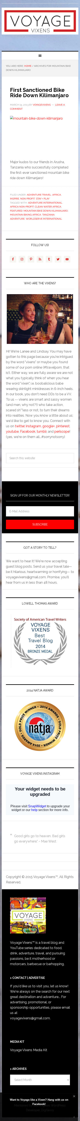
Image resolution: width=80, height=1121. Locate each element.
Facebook (27, 431)
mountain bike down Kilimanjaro (46, 210)
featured (16, 210)
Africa (56, 194)
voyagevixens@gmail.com (30, 1018)
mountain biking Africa (25, 214)
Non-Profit (27, 198)
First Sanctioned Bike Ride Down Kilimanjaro (39, 92)
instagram (33, 426)
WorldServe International (44, 218)
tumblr (41, 431)
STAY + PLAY (42, 198)
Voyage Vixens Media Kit (28, 1050)
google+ (48, 426)
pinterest (63, 426)
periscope (61, 431)
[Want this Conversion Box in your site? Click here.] (74, 1117)
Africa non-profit (22, 206)
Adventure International (45, 202)
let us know (58, 986)
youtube (12, 431)
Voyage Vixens (40, 26)
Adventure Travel (39, 194)
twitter (19, 426)
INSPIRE (14, 198)
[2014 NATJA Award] (40, 726)
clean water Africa (48, 206)
